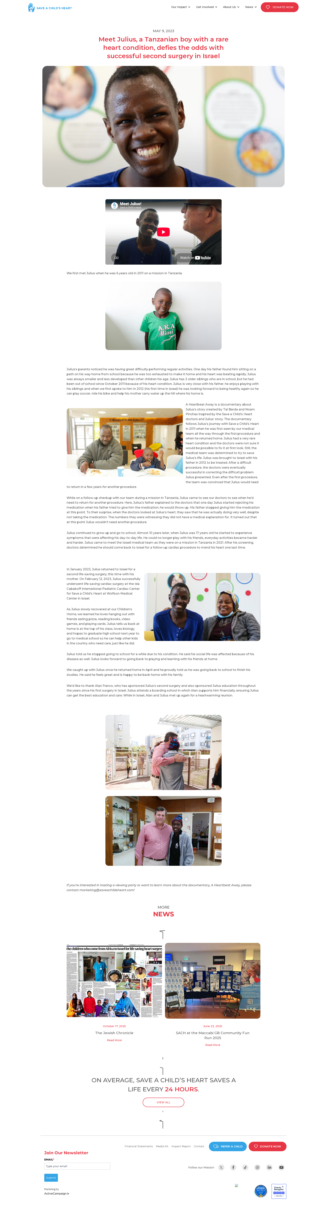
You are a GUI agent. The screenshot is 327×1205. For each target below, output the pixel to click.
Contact (199, 1146)
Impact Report (181, 1146)
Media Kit (162, 1146)
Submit (51, 1177)
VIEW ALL (164, 1102)
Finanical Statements (139, 1146)
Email (49, 1159)
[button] (181, 7)
